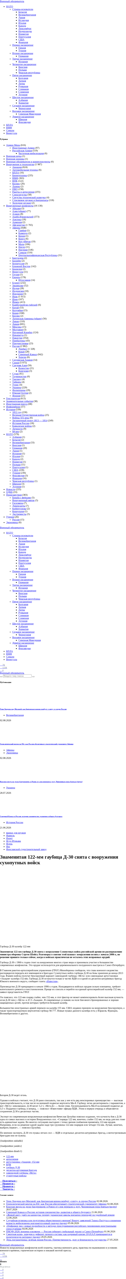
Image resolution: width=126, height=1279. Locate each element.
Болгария (23, 78)
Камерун (23, 233)
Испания (23, 61)
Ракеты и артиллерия (23, 192)
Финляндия (24, 122)
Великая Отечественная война (28, 415)
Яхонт (9, 838)
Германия (23, 56)
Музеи (15, 431)
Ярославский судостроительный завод (26, 849)
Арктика (16, 219)
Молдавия (17, 329)
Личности (17, 428)
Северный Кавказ (27, 354)
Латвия (22, 81)
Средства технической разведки (29, 197)
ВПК (15, 181)
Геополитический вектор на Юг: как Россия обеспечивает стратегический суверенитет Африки (36, 744)
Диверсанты (18, 506)
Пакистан (17, 338)
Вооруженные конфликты (19, 205)
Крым (21, 351)
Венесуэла (11, 133)
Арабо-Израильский (22, 216)
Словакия (23, 89)
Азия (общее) (19, 211)
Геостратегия (13, 398)
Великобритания (27, 14)
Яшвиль (10, 835)
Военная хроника (15, 159)
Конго (21, 238)
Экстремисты (19, 514)
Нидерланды (25, 31)
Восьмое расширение (23, 111)
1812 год (16, 412)
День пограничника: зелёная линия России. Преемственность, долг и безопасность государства (56, 1239)
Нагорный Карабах (22, 332)
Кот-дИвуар (24, 241)
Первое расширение (22, 45)
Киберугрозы (19, 508)
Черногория (24, 108)
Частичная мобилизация (31, 153)
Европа (16, 277)
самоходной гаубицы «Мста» (21, 1173)
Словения (23, 92)
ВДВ (8, 1164)
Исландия (23, 20)
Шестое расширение (23, 97)
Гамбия (22, 230)
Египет (16, 283)
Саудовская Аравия (22, 360)
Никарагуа (18, 335)
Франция (23, 42)
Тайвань (16, 382)
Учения (10, 517)
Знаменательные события (19, 401)
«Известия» (52, 981)
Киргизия (23, 371)
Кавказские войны (22, 426)
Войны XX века (20, 417)
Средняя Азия (19, 365)
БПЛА (9, 125)
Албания (23, 100)
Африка (16, 227)
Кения (21, 236)
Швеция (22, 119)
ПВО (15, 189)
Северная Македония (29, 114)
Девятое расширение (23, 116)
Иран (15, 299)
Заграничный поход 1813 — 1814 (29, 420)
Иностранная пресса (17, 404)
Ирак (15, 296)
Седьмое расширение (23, 105)
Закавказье (18, 285)
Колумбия (17, 310)
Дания (21, 17)
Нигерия (23, 249)
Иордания (17, 294)
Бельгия (22, 12)
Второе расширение (22, 53)
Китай (15, 307)
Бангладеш (18, 258)
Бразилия (17, 269)
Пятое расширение (22, 75)
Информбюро (13, 406)
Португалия (24, 36)
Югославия (24, 280)
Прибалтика (18, 340)
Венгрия (22, 67)
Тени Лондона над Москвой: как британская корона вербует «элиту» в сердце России (33, 709)
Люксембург (25, 28)
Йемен (15, 302)
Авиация (17, 167)
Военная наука (14, 156)
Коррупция (18, 511)
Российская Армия (22, 150)
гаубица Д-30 (13, 1167)
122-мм (10, 1156)
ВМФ (9, 127)
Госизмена (17, 503)
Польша (22, 70)
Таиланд (16, 379)
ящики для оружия (16, 833)
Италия (22, 23)
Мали (21, 244)
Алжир (16, 214)
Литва (21, 83)
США (21, 39)
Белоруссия (18, 263)
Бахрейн (16, 260)
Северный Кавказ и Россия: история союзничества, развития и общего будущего (31, 816)
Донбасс (22, 349)
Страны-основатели (22, 9)
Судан (15, 373)
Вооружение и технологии (20, 164)
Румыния (23, 86)
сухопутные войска (16, 1175)
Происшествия (14, 495)
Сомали (10, 130)
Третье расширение (22, 59)
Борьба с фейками (21, 497)
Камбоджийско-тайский (24, 305)
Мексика (17, 327)
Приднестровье (20, 343)
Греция (22, 48)
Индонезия (18, 291)
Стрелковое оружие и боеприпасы (30, 200)
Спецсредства (19, 194)
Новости (10, 489)
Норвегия (23, 34)
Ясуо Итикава (13, 841)
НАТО (9, 6)
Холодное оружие (21, 203)
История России (20, 423)
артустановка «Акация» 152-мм (22, 1162)
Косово (16, 316)
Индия (15, 288)
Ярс (8, 846)
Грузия (15, 274)
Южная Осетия (20, 393)
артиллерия (12, 1159)
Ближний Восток (21, 266)
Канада (22, 25)
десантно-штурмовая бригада (21, 1170)
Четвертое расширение (24, 64)
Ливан (15, 321)
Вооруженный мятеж (23, 500)
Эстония (22, 94)
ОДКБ (9, 492)
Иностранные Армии (23, 148)
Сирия (15, 362)
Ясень (9, 844)
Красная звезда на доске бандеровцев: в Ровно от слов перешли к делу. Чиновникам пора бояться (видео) (41, 782)
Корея (15, 313)
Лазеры (16, 186)
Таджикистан (19, 376)
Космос (16, 183)
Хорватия (23, 103)
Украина (16, 387)
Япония (16, 395)
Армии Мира (13, 145)
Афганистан (18, 225)
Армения (17, 222)
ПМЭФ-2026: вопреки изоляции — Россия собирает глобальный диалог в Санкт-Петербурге (55, 1231)
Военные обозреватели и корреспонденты (28, 161)
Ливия (15, 324)
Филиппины (19, 390)
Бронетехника (19, 175)
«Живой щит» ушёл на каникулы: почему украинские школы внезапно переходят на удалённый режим (60, 1215)
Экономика (12, 522)
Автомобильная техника (25, 170)
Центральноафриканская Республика (37, 255)
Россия (16, 346)
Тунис (15, 384)
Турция (22, 50)
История (10, 409)
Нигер (21, 247)
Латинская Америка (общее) (27, 318)
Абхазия (16, 208)
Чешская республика (29, 72)
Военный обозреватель (12, 1)
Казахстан (23, 368)
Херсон (22, 357)
